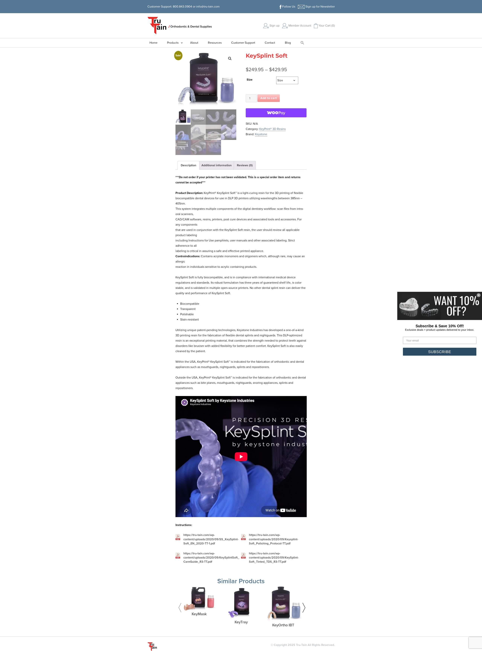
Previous (179, 608)
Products (172, 43)
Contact (270, 43)
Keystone (261, 134)
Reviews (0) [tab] (245, 165)
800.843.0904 (182, 6)
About (194, 43)
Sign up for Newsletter (320, 6)
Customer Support (243, 43)
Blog (288, 43)
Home (153, 43)
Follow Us (288, 6)
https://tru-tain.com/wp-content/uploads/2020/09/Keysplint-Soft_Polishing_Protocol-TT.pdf (273, 539)
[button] (302, 43)
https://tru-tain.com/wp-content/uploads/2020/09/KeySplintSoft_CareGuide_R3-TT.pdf (211, 558)
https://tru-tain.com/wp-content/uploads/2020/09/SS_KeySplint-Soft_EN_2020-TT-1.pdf (211, 539)
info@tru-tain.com (208, 6)
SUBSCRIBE (439, 352)
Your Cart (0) (326, 25)
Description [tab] (188, 165)
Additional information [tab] (216, 165)
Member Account (299, 25)
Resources (215, 43)
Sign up (274, 25)
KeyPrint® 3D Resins (272, 129)
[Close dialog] (478, 295)
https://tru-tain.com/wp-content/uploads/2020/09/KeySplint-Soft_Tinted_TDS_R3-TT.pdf (274, 558)
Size (249, 80)
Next (303, 608)
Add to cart (268, 98)
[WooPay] (276, 112)
